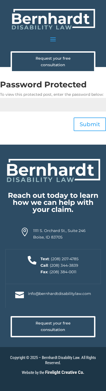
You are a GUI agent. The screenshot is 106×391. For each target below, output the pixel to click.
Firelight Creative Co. (64, 372)
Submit (90, 124)
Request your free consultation (53, 61)
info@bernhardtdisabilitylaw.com (59, 293)
